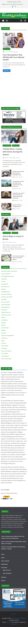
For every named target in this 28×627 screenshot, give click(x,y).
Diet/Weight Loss (5, 291)
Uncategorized (5, 356)
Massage (3, 322)
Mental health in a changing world (17, 205)
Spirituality (4, 348)
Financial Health (6, 232)
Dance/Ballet (4, 284)
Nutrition (3, 333)
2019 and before (7, 573)
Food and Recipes (5, 304)
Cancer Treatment (6, 273)
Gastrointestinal (5, 307)
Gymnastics (4, 309)
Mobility (3, 330)
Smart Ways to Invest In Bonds (13, 237)
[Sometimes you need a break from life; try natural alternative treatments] (6, 196)
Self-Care (3, 343)
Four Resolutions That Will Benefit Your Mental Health (13, 57)
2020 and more (7, 570)
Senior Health (4, 346)
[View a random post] (25, 20)
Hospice (3, 317)
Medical (3, 325)
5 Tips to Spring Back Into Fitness (14, 4)
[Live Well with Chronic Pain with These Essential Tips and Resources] (6, 185)
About (3, 557)
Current (3, 281)
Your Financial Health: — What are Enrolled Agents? (19, 257)
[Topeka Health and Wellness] (3, 20)
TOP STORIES (4, 353)
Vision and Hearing (6, 358)
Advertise (3, 577)
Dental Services (5, 286)
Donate (3, 580)
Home (2, 554)
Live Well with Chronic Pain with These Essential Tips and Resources (18, 184)
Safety (2, 340)
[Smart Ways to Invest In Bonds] (14, 223)
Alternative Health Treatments (9, 271)
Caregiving (4, 279)
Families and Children (7, 297)
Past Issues (4, 567)
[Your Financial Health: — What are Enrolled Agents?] (6, 258)
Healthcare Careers (6, 315)
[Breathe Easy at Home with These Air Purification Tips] (6, 174)
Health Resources (7, 145)
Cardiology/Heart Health (7, 276)
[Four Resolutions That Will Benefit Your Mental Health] (14, 40)
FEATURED (4, 299)
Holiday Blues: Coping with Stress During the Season (12, 152)
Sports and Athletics (6, 351)
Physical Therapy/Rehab (7, 335)
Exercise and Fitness (6, 294)
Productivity (4, 338)
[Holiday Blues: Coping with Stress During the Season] (14, 136)
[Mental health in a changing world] (6, 207)
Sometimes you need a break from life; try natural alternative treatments (18, 195)
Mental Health (6, 49)
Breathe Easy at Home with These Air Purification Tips (18, 173)
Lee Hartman (15, 51)
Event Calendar (5, 561)
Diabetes (3, 289)
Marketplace (15, 232)
